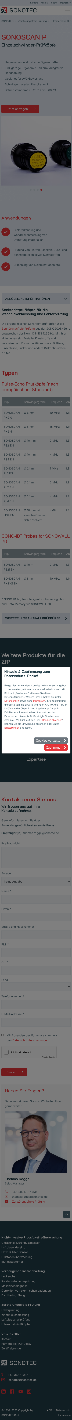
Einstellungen (11, 727)
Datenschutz (11, 700)
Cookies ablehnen (52, 719)
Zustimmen (54, 747)
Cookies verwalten (49, 740)
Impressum (39, 700)
